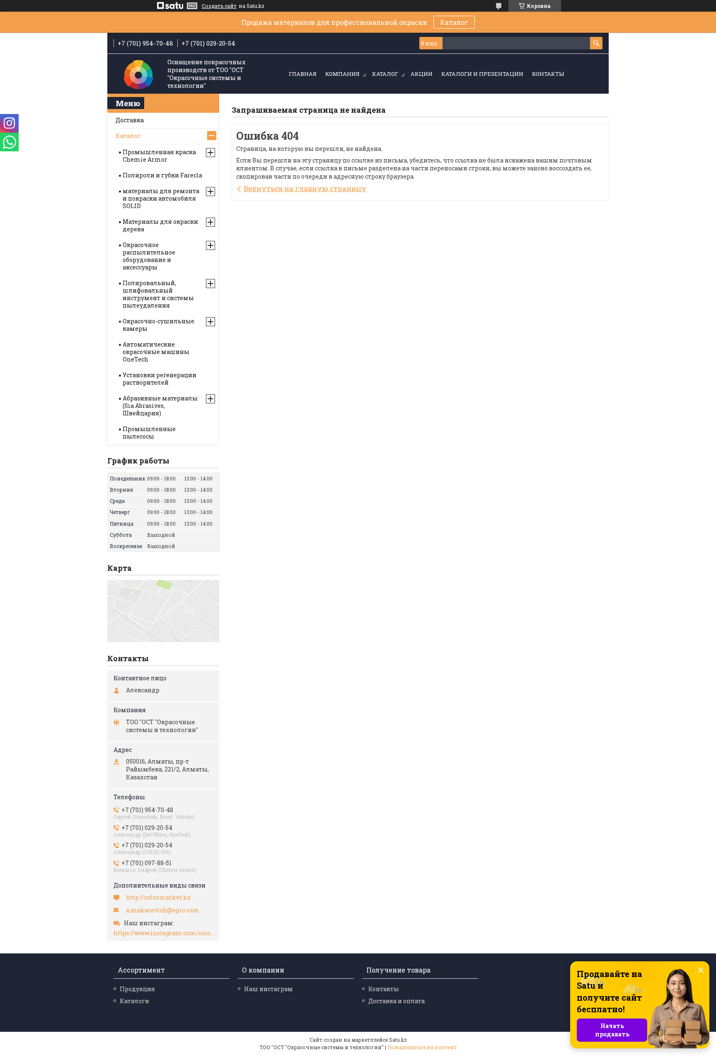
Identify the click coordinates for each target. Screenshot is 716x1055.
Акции (422, 74)
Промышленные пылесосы (149, 432)
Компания (342, 74)
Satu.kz (398, 1039)
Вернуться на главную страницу (305, 188)
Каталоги (134, 1001)
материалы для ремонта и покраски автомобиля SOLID (161, 198)
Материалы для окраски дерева (160, 225)
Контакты (548, 74)
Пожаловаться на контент (422, 1047)
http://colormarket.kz (158, 897)
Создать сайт (219, 6)
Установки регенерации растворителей (159, 378)
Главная (303, 74)
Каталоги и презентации (482, 74)
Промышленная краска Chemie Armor (159, 155)
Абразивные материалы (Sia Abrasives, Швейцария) (160, 405)
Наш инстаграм (268, 989)
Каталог (454, 22)
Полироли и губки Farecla (162, 175)
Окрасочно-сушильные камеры (158, 324)
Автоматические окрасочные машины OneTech (156, 351)
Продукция (137, 989)
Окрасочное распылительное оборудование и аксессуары (149, 256)
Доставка (130, 120)
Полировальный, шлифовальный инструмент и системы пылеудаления (158, 294)
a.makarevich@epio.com (162, 910)
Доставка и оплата (396, 1001)
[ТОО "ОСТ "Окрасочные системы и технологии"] (138, 74)
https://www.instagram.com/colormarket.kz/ (164, 933)
